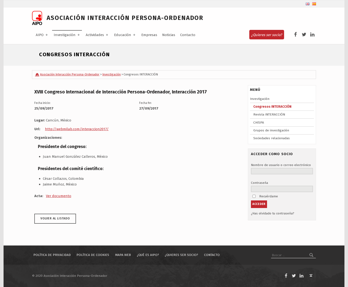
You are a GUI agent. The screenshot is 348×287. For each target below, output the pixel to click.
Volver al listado (55, 218)
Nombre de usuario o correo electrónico (281, 165)
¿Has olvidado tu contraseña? (272, 213)
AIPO (40, 35)
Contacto (187, 35)
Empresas (149, 35)
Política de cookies (92, 255)
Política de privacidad (52, 255)
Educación (122, 35)
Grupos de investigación (271, 130)
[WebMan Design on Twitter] (304, 35)
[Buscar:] (293, 255)
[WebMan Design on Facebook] (295, 35)
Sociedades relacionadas (271, 138)
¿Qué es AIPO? (148, 255)
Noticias (168, 35)
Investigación (65, 35)
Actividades (95, 35)
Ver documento (58, 196)
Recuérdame (268, 196)
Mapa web (123, 255)
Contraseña (259, 183)
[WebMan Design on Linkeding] (312, 35)
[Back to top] (311, 275)
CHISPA (258, 122)
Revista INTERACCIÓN (269, 114)
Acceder (259, 204)
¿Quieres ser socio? (266, 35)
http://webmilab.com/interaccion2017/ (77, 129)
